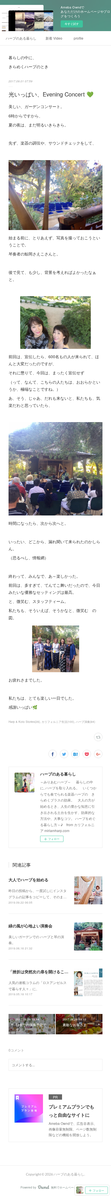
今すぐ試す (72, 24)
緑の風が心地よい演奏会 (30, 926)
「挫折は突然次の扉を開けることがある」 (46, 971)
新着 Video (54, 38)
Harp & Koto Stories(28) (24, 722)
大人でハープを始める (28, 879)
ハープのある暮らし (21, 38)
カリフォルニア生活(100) (58, 722)
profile (78, 38)
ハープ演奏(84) (85, 722)
